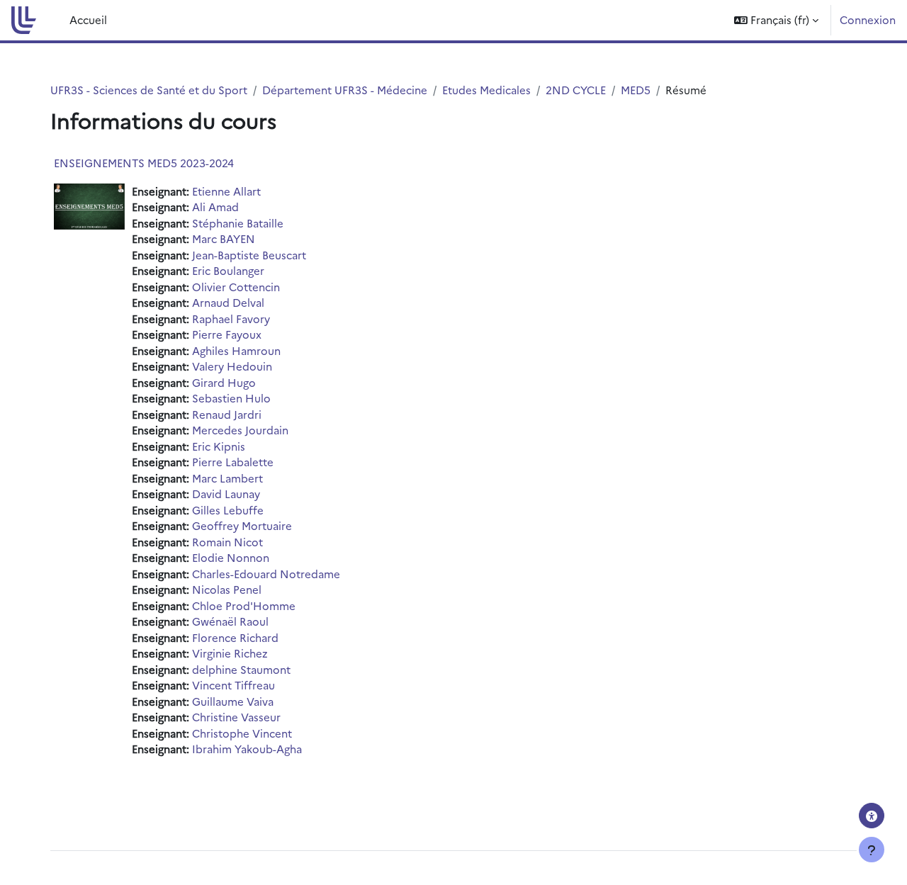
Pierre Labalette (233, 461)
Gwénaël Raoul (230, 621)
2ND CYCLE (576, 89)
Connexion (868, 19)
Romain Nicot (227, 541)
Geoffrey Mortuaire (242, 525)
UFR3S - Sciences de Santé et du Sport (148, 89)
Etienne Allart (226, 191)
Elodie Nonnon (230, 557)
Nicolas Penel (226, 589)
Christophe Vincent (242, 733)
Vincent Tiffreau (233, 684)
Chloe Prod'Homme (243, 605)
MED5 (635, 89)
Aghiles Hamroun (236, 350)
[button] (776, 20)
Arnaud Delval (228, 302)
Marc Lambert (227, 477)
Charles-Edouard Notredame (266, 573)
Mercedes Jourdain (240, 429)
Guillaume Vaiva (233, 701)
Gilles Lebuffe (228, 509)
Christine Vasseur (236, 716)
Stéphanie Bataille (237, 222)
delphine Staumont (241, 669)
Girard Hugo (224, 382)
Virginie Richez (230, 653)
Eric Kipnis (218, 446)
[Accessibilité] (871, 815)
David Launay (226, 493)
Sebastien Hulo (231, 397)
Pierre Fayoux (226, 334)
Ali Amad (215, 206)
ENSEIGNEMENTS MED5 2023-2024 (144, 162)
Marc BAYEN (223, 238)
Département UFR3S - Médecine (344, 89)
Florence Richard (235, 637)
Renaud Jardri (226, 414)
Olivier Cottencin (236, 286)
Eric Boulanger (228, 270)
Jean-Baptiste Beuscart (249, 254)
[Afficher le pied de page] (871, 849)
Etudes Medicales (486, 89)
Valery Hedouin (232, 366)
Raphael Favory (231, 318)
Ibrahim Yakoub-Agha (247, 748)
